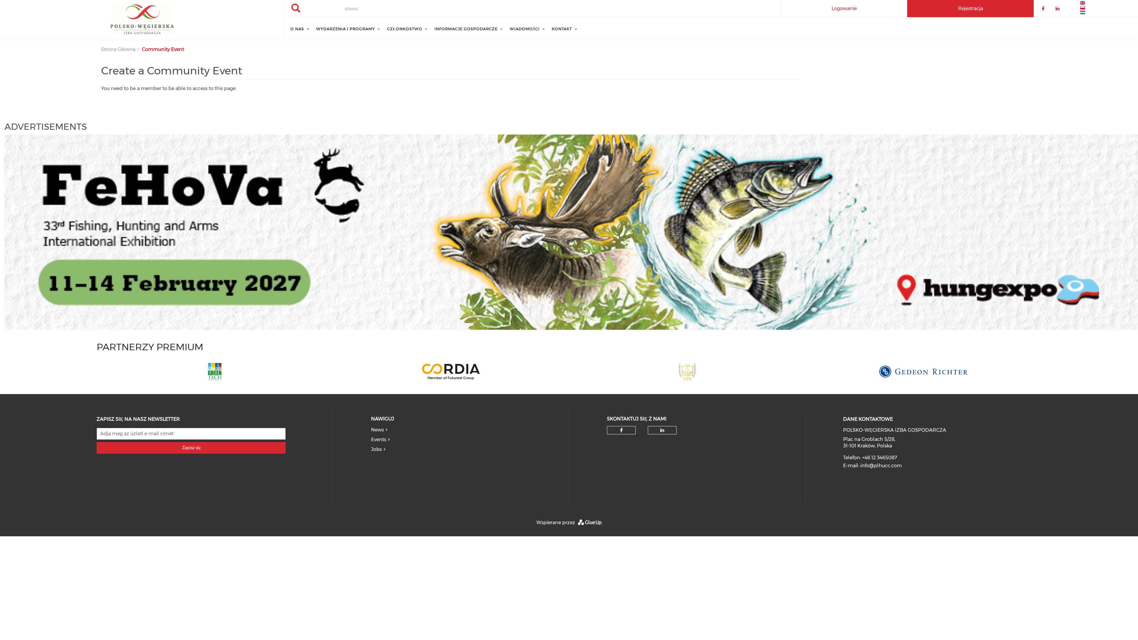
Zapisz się (191, 447)
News (377, 430)
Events (378, 439)
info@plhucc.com (881, 465)
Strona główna (118, 49)
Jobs (376, 449)
